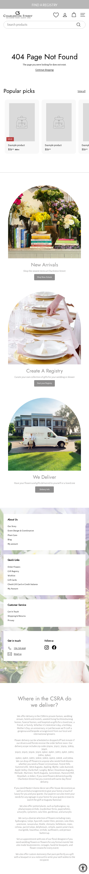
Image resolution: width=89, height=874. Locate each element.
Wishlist (11, 575)
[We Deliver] (44, 434)
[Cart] (74, 15)
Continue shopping (44, 70)
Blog (10, 539)
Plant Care (12, 535)
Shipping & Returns (17, 616)
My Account (13, 589)
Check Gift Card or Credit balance (23, 584)
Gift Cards (12, 580)
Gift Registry (13, 571)
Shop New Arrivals (44, 277)
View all (81, 91)
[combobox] (44, 25)
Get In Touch (13, 611)
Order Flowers (14, 567)
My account (13, 544)
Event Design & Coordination (21, 530)
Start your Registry (44, 383)
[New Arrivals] (44, 221)
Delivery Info (45, 489)
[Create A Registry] (44, 327)
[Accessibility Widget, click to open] (83, 868)
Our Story (12, 526)
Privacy (11, 620)
